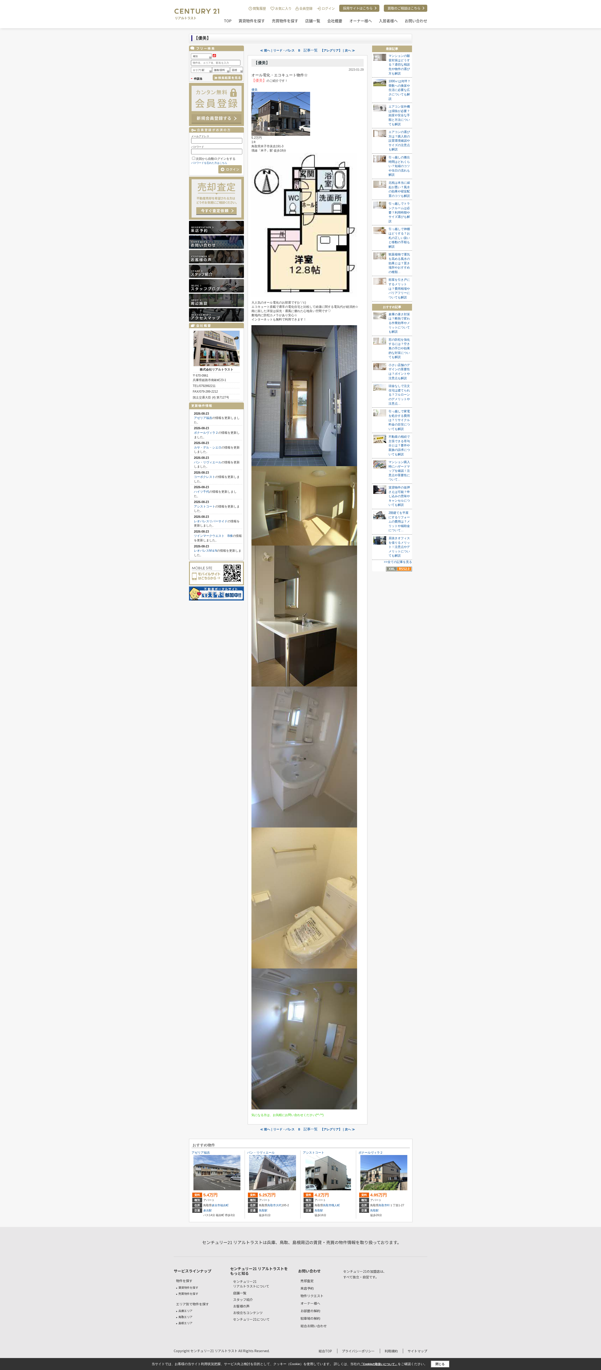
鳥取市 (271, 1205)
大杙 (278, 1205)
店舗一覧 (312, 20)
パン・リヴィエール (207, 462)
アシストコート (204, 506)
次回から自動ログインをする (215, 158)
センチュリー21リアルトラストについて (251, 1283)
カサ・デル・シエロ (207, 447)
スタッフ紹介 (243, 1299)
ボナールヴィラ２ (206, 432)
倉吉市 (216, 1205)
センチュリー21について (251, 1319)
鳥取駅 (263, 1210)
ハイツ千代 (201, 491)
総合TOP (325, 1351)
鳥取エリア (185, 1317)
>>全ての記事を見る (398, 562)
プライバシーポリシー (358, 1351)
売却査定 (307, 1280)
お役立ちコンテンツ (248, 1312)
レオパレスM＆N (205, 550)
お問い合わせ (416, 20)
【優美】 (262, 63)
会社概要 (334, 20)
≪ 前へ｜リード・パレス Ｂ (280, 50)
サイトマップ (417, 1351)
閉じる (440, 1364)
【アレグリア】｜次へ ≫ (337, 50)
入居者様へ (388, 20)
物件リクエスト (312, 1295)
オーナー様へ (360, 20)
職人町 (335, 1205)
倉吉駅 (207, 1210)
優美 (254, 89)
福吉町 (224, 1205)
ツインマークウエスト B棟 (213, 536)
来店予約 (307, 1288)
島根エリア (185, 1323)
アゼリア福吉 (203, 418)
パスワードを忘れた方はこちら (209, 162)
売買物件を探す (285, 20)
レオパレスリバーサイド (210, 521)
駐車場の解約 (310, 1318)
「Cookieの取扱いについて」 (379, 1364)
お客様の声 (241, 1306)
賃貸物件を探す (252, 20)
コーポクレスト (204, 477)
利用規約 (391, 1351)
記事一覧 (311, 50)
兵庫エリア (185, 1311)
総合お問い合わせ (313, 1325)
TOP (227, 20)
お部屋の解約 (310, 1310)
